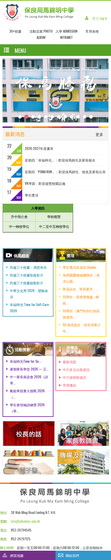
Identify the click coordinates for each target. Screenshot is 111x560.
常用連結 (69, 385)
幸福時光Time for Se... (25, 361)
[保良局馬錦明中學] (38, 20)
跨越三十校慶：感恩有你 (28, 267)
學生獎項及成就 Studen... (80, 267)
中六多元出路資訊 (76, 369)
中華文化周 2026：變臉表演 (29, 293)
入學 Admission (66, 31)
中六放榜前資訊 (74, 377)
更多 (99, 134)
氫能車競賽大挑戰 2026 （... (27, 393)
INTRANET (66, 37)
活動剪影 (22, 349)
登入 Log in (99, 18)
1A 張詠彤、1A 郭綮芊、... (81, 289)
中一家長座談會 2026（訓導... (29, 380)
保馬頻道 (21, 255)
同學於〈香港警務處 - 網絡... (81, 300)
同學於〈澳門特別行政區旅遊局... (81, 313)
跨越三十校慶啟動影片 (26, 282)
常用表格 (92, 31)
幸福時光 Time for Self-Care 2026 (29, 307)
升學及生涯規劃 (74, 349)
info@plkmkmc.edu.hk (25, 521)
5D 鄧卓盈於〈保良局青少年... (82, 327)
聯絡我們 (72, 555)
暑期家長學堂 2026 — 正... (29, 369)
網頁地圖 (16, 555)
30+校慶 (15, 31)
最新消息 (69, 361)
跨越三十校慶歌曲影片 (26, 275)
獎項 (70, 255)
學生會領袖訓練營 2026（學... (27, 407)
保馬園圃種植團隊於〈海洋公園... (81, 278)
